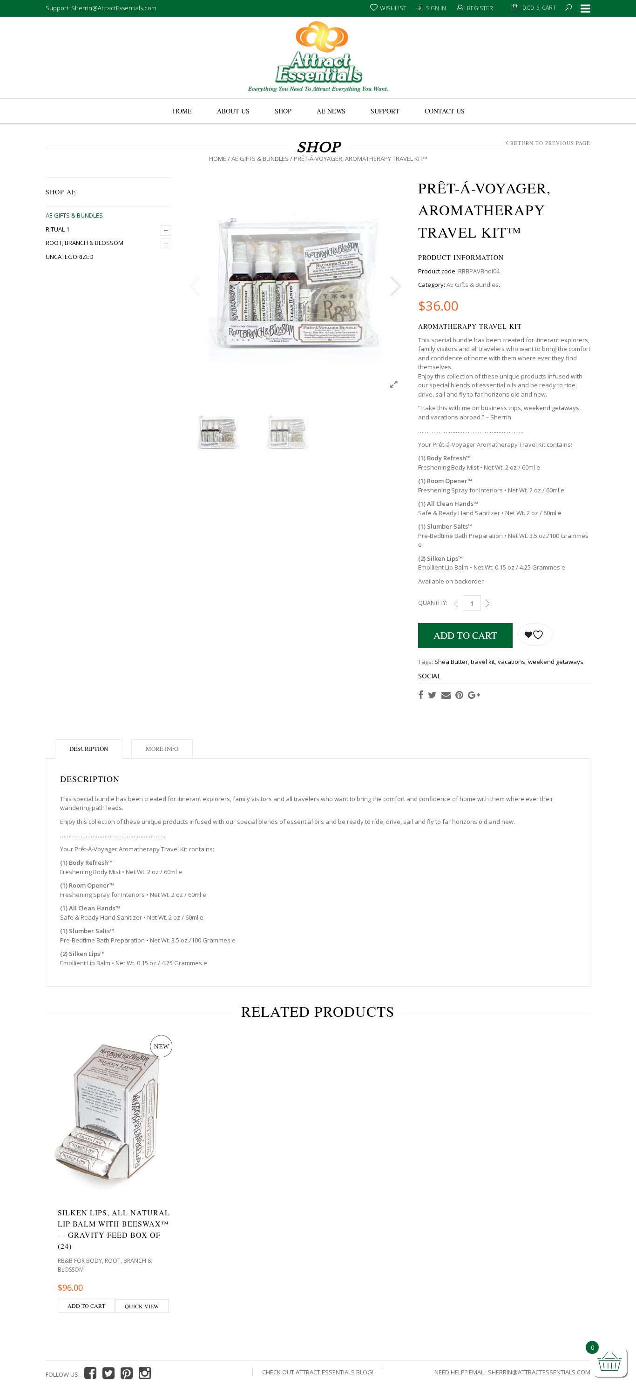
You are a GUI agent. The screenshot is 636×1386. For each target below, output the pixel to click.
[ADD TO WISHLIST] (535, 634)
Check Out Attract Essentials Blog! (317, 1372)
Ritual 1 (57, 229)
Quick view (142, 1306)
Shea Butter (451, 661)
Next (395, 286)
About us (233, 110)
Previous (194, 286)
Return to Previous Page (550, 142)
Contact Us (445, 110)
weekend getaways (555, 661)
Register (480, 8)
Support (385, 110)
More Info (162, 748)
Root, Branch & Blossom (84, 243)
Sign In (436, 8)
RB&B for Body (80, 1261)
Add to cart (465, 635)
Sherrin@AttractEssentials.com (539, 1372)
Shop (283, 110)
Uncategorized (70, 256)
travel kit (483, 661)
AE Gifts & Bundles (260, 158)
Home (182, 110)
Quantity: (432, 603)
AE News (331, 110)
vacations (511, 661)
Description (88, 748)
